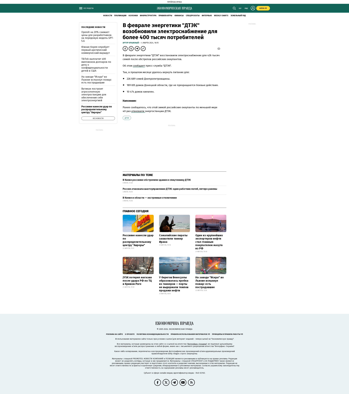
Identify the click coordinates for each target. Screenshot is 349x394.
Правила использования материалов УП (190, 334)
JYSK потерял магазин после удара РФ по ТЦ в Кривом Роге (137, 281)
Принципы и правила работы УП (227, 334)
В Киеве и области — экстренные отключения (150, 197)
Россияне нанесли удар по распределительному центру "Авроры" (138, 240)
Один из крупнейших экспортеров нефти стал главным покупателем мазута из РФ (209, 242)
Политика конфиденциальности (153, 334)
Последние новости (93, 27)
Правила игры (165, 15)
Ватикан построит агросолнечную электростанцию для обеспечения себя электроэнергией (93, 94)
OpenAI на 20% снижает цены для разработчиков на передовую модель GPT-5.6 (97, 36)
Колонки (133, 15)
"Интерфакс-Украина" (197, 344)
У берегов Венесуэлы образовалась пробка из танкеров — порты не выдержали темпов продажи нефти (173, 284)
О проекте (130, 334)
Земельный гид (238, 15)
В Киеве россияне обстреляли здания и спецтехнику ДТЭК (157, 179)
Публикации (120, 15)
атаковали (138, 111)
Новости (107, 15)
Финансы (179, 15)
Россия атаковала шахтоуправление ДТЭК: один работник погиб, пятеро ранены (170, 188)
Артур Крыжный (131, 43)
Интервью (207, 15)
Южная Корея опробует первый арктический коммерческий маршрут (95, 49)
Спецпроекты (193, 15)
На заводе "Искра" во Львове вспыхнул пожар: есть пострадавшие (209, 282)
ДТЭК (127, 118)
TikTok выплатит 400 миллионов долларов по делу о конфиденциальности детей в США (96, 64)
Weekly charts (221, 15)
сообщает (139, 65)
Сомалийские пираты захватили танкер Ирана (173, 238)
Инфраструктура (148, 15)
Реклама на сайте (114, 334)
